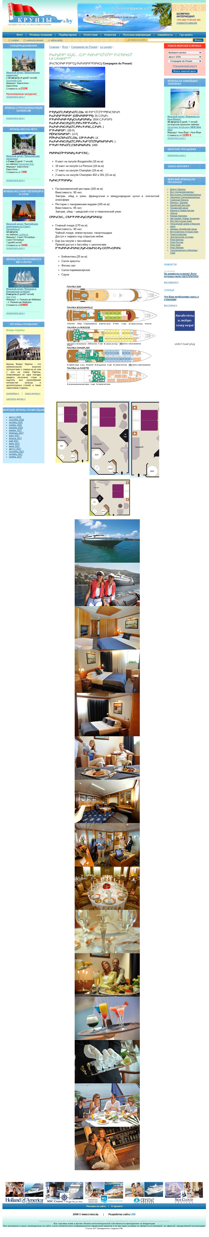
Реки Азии (175, 245)
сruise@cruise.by (187, 23)
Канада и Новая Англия (182, 210)
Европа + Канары (179, 202)
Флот (19, 34)
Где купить (186, 34)
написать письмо (35, 40)
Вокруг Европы (178, 189)
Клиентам (110, 34)
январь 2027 (15, 430)
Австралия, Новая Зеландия (184, 218)
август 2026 (15, 417)
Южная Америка (178, 216)
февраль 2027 (16, 433)
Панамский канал (179, 208)
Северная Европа (179, 200)
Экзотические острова (181, 237)
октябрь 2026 (16, 422)
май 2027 (14, 441)
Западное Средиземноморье (185, 197)
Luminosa (23, 234)
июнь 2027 (14, 443)
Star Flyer (11, 297)
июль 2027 (14, 446)
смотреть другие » (15, 399)
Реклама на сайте (96, 1206)
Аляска (173, 213)
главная (15, 40)
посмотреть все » (15, 97)
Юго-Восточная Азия (181, 221)
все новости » (171, 282)
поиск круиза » (32, 393)
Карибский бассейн (180, 205)
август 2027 (15, 449)
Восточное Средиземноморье (185, 194)
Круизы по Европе (139, 1221)
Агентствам (90, 34)
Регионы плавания (41, 34)
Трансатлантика (178, 234)
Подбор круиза (68, 34)
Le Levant (106, 46)
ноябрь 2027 (15, 457)
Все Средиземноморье (182, 192)
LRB (133, 1214)
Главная (54, 46)
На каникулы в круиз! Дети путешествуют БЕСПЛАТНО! (181, 275)
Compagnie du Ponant (84, 46)
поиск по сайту (138, 40)
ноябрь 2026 (15, 425)
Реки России (176, 242)
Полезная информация (137, 34)
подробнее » (12, 393)
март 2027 (14, 435)
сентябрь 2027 (16, 451)
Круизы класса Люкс (159, 1221)
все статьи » (170, 305)
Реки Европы (177, 239)
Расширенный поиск (184, 66)
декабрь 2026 (16, 427)
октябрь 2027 (16, 454)
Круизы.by (29, 15)
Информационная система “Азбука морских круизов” (65, 1221)
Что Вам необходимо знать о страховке (181, 298)
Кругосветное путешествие (184, 231)
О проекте (117, 1206)
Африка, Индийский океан (183, 229)
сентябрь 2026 (16, 419)
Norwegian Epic (14, 80)
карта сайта (57, 40)
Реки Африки (177, 247)
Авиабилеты (165, 34)
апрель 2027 (15, 438)
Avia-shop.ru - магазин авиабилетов (110, 1221)
